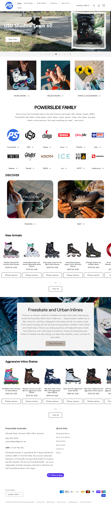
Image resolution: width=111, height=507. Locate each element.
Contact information (85, 502)
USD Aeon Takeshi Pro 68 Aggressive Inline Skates (93, 390)
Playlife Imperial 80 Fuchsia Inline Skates (11, 263)
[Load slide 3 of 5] (52, 54)
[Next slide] (64, 54)
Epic (96, 147)
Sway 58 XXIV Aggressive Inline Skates (73, 390)
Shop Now (13, 39)
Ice (62, 168)
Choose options (11, 275)
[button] (29, 3)
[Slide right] (60, 282)
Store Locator (61, 445)
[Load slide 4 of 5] (56, 54)
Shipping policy (73, 502)
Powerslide (11, 147)
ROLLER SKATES (53, 96)
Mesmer (12, 168)
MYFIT (79, 168)
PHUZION (29, 224)
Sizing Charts (61, 441)
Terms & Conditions (63, 437)
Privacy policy (41, 502)
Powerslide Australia (16, 502)
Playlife (79, 147)
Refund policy (51, 502)
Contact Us (60, 449)
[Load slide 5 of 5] (59, 54)
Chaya (45, 147)
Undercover (96, 168)
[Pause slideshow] (70, 54)
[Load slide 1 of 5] (46, 54)
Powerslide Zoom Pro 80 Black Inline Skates (52, 263)
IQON (45, 168)
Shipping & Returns (63, 433)
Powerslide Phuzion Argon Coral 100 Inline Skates (73, 264)
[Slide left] (50, 282)
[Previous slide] (41, 54)
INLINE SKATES (20, 96)
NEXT (79, 224)
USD (28, 147)
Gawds (28, 168)
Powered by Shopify (28, 502)
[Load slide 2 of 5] (49, 54)
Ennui (62, 147)
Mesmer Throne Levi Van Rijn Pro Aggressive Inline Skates (31, 390)
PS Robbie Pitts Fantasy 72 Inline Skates (11, 390)
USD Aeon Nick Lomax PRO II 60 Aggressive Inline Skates (52, 390)
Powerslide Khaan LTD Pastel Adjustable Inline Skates (32, 264)
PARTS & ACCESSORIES (87, 96)
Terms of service (61, 502)
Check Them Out (55, 343)
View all (55, 289)
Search (58, 453)
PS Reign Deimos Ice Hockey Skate (93, 263)
